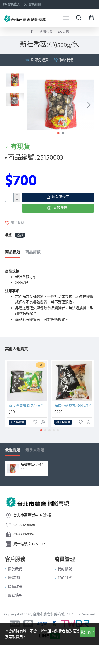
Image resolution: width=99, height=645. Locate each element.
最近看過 (12, 450)
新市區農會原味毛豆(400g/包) (28, 405)
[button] (32, 104)
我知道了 (87, 632)
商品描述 (12, 252)
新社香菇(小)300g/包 (33, 464)
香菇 (20, 235)
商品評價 (33, 252)
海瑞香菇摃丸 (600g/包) (72, 405)
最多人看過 (34, 450)
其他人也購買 (16, 349)
